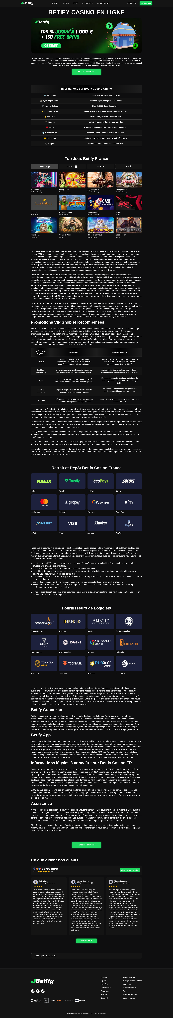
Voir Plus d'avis (86, 940)
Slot (127, 166)
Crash (99, 166)
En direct (70, 166)
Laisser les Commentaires (129, 870)
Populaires (43, 166)
